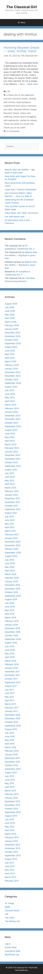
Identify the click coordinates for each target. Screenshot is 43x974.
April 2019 (9, 614)
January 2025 (11, 368)
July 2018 (9, 646)
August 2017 (11, 686)
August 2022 (11, 469)
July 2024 (9, 390)
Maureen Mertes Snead (25, 109)
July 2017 (9, 689)
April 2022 (10, 484)
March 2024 (10, 405)
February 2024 (12, 408)
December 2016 (12, 715)
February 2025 (12, 365)
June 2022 (10, 477)
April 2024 (10, 401)
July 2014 (9, 819)
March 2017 (10, 704)
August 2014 (11, 816)
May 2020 (9, 567)
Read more (32, 84)
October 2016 (11, 722)
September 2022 (13, 466)
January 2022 (11, 495)
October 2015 (11, 765)
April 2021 (9, 527)
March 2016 (10, 747)
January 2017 (11, 711)
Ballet (7, 907)
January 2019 (11, 625)
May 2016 (9, 740)
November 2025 (12, 336)
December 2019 (12, 585)
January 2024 (11, 412)
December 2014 (12, 801)
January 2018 (11, 668)
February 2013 (12, 881)
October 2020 (11, 549)
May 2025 (9, 354)
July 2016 (9, 733)
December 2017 (12, 671)
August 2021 (11, 513)
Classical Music (12, 910)
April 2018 (9, 657)
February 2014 (12, 837)
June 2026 (10, 311)
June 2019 (10, 606)
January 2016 (11, 754)
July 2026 (9, 307)
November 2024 (12, 376)
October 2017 (11, 679)
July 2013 (9, 863)
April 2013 (9, 873)
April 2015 (9, 787)
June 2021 (10, 520)
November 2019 (12, 588)
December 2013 (12, 844)
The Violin (9, 918)
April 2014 (9, 830)
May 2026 (9, 314)
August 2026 (11, 304)
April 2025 (10, 358)
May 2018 (9, 653)
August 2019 (11, 599)
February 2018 (12, 664)
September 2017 (13, 682)
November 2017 (12, 675)
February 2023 (12, 448)
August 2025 (11, 347)
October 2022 (11, 462)
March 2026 (10, 322)
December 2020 (12, 542)
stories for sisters (28, 120)
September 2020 (13, 552)
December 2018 (12, 628)
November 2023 (12, 419)
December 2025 (12, 332)
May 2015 (9, 783)
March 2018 (10, 661)
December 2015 (12, 758)
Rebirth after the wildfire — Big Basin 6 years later (21, 255)
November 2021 (12, 502)
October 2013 (11, 852)
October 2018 (11, 635)
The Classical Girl (21, 7)
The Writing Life (12, 921)
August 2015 (11, 772)
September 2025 (13, 343)
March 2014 (10, 834)
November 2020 (12, 545)
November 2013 (12, 848)
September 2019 (13, 596)
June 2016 (10, 736)
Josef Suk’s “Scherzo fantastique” (21, 189)
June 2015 (10, 780)
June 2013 (10, 866)
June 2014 (10, 823)
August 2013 (11, 859)
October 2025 (11, 340)
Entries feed (10, 947)
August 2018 (11, 643)
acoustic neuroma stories (16, 98)
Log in (8, 944)
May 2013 (9, 870)
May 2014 (9, 826)
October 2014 (11, 808)
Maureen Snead (11, 113)
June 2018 (10, 650)
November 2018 (12, 632)
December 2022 (12, 455)
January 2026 (11, 329)
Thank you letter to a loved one (19, 124)
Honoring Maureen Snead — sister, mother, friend (21, 49)
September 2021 (13, 509)
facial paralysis (23, 102)
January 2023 (11, 451)
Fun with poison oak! (14, 216)
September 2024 (13, 383)
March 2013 (10, 877)
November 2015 (12, 762)
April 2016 (9, 744)
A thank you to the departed (20, 95)
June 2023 (10, 433)
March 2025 (10, 361)
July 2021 (9, 516)
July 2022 (9, 473)
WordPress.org (12, 954)
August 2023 (11, 430)
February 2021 (12, 534)
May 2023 (9, 437)
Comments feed (12, 951)
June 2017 (10, 693)
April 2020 (10, 570)
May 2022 (9, 480)
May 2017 (9, 697)
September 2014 (13, 812)
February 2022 (12, 491)
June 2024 (10, 394)
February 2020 (12, 578)
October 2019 (11, 592)
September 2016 (13, 726)
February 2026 (12, 325)
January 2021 (11, 538)
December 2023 (12, 415)
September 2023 (13, 426)
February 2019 (12, 621)
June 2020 (10, 563)
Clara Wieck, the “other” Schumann (21, 213)
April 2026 (10, 318)
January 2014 (11, 841)
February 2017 (12, 707)
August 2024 (11, 387)
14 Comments (13, 131)
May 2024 (9, 397)
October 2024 (11, 379)
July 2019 (9, 603)
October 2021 (11, 505)
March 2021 (10, 531)
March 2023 (10, 444)
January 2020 (11, 581)
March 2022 (10, 488)
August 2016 (11, 729)
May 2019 (9, 610)
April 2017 (9, 700)
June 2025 (10, 350)
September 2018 (13, 639)
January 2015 (11, 798)
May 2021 (9, 524)
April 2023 (10, 441)
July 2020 (9, 560)
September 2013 (13, 855)
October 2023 (11, 423)
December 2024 (12, 372)
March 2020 (10, 574)
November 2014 (12, 805)
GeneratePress (21, 970)
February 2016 (12, 751)
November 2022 (12, 459)
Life (8, 91)
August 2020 (11, 556)
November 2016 (12, 718)
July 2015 (9, 776)
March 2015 (10, 790)
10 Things (9, 903)
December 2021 (12, 498)
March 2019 (10, 617)
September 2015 (13, 769)
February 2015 (12, 794)
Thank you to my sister (14, 127)
